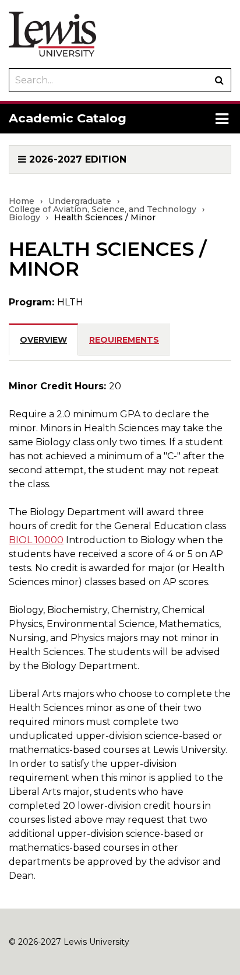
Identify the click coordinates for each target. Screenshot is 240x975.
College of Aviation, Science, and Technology (102, 209)
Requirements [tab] (124, 340)
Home (21, 201)
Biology (24, 217)
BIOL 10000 (36, 539)
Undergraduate (79, 201)
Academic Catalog (67, 118)
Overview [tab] (43, 340)
